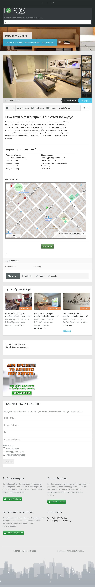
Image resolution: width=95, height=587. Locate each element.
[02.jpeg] (47, 77)
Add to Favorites (65, 108)
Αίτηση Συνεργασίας (15, 533)
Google (54, 276)
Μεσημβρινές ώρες (15, 452)
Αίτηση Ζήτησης (58, 502)
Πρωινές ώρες (12, 448)
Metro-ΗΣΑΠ (12, 267)
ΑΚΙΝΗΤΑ (48, 246)
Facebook (27, 276)
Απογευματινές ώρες (15, 455)
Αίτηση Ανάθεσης (14, 499)
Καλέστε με (8, 445)
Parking (38, 267)
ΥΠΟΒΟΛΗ (8, 461)
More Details (18, 325)
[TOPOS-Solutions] (14, 12)
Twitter (41, 276)
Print (87, 108)
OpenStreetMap (66, 233)
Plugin (82, 233)
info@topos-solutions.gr (19, 347)
